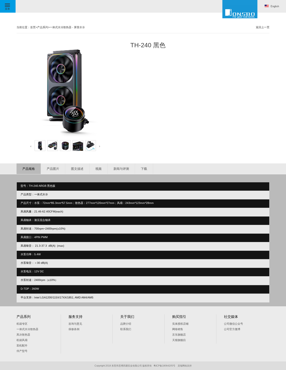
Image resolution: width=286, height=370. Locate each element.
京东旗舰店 (179, 334)
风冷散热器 (23, 334)
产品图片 (53, 168)
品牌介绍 (125, 323)
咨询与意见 (75, 323)
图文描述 (77, 168)
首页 (33, 27)
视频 (98, 168)
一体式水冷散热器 (60, 27)
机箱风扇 (22, 340)
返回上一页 (262, 27)
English (275, 6)
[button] (8, 6)
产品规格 (28, 168)
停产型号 (22, 350)
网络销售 (177, 329)
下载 (144, 168)
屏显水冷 (79, 27)
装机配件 (22, 345)
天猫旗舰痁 (179, 340)
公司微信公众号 (233, 323)
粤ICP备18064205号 (164, 365)
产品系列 (42, 27)
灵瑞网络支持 (185, 365)
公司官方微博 (232, 329)
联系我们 (125, 329)
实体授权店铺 (180, 323)
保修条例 (73, 329)
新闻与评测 (121, 168)
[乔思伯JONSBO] (239, 9)
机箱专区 (22, 323)
